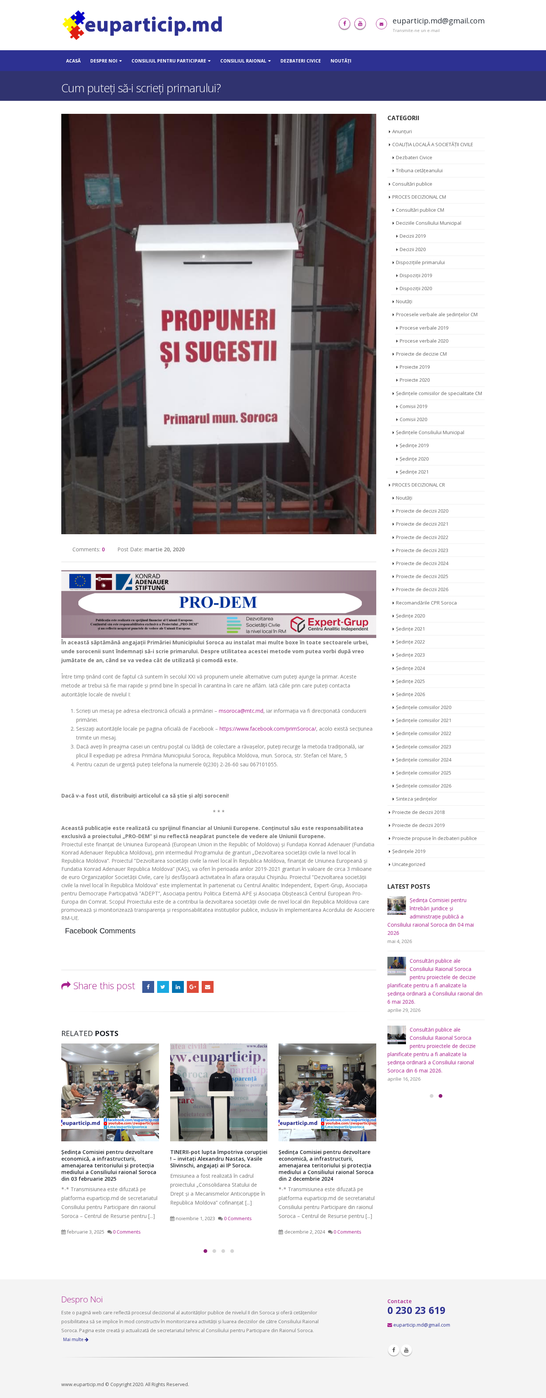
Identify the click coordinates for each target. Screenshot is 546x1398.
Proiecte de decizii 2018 (418, 812)
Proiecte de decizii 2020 (422, 510)
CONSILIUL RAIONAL (243, 61)
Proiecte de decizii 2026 (422, 589)
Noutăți (341, 61)
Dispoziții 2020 (416, 288)
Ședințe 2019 (414, 445)
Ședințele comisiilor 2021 (423, 720)
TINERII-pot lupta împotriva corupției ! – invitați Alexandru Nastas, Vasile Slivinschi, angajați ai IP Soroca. (218, 1158)
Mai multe (74, 1339)
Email (208, 987)
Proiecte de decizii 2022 (422, 537)
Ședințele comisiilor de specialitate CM (439, 393)
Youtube (406, 1350)
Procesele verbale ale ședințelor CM (437, 314)
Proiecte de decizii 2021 (422, 523)
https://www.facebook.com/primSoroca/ (268, 728)
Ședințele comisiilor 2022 (423, 733)
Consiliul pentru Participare (168, 61)
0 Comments (127, 1232)
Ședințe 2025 (410, 681)
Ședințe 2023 (410, 654)
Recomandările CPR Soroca (426, 602)
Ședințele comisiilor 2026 (423, 785)
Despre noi (103, 61)
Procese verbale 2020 (424, 340)
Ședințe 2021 (414, 471)
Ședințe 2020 (414, 458)
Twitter (163, 987)
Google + (193, 987)
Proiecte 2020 (415, 379)
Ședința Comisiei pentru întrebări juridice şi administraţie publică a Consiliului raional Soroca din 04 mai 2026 (430, 916)
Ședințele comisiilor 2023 (423, 746)
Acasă (73, 61)
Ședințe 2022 (410, 641)
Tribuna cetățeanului (419, 170)
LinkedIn (178, 987)
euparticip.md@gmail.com (421, 1325)
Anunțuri (402, 131)
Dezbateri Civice (300, 61)
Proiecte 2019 (415, 366)
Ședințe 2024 (410, 668)
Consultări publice (412, 183)
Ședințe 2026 (410, 694)
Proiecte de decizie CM (421, 353)
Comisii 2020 (413, 419)
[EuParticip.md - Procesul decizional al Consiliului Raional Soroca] (144, 25)
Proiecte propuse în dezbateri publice (434, 838)
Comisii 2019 (413, 406)
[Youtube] (360, 23)
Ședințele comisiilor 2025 (423, 772)
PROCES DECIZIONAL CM (419, 196)
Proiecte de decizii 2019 (418, 825)
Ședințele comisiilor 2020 (423, 707)
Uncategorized (408, 864)
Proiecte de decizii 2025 (422, 576)
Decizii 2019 (413, 236)
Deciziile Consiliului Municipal (428, 222)
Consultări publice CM (420, 209)
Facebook (148, 987)
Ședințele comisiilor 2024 (423, 759)
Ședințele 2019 (408, 851)
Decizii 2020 (413, 249)
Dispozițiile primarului (420, 262)
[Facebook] (344, 23)
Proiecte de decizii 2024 (422, 563)
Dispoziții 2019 (416, 275)
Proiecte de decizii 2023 (422, 550)
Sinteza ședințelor (416, 798)
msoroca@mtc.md (241, 710)
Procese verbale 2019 (424, 327)
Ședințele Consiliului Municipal (430, 432)
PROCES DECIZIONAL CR (418, 484)
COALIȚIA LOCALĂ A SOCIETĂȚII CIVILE (432, 144)
